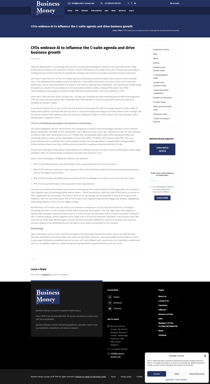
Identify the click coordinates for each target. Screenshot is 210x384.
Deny (177, 374)
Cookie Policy (169, 379)
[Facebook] (132, 3)
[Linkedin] (135, 3)
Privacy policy (126, 377)
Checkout (162, 305)
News (120, 30)
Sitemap (162, 335)
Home (115, 30)
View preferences (196, 374)
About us (162, 296)
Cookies (139, 377)
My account (174, 3)
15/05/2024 (35, 59)
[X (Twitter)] (128, 3)
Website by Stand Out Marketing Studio (90, 377)
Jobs (155, 54)
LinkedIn (117, 308)
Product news (159, 102)
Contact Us (163, 301)
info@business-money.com (83, 3)
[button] (205, 356)
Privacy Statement (181, 379)
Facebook (117, 303)
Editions (162, 310)
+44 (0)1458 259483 (112, 3)
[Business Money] (48, 7)
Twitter (116, 297)
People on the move (162, 97)
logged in (46, 274)
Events (156, 63)
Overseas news (160, 114)
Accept (157, 374)
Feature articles (165, 314)
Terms (113, 377)
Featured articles (161, 49)
